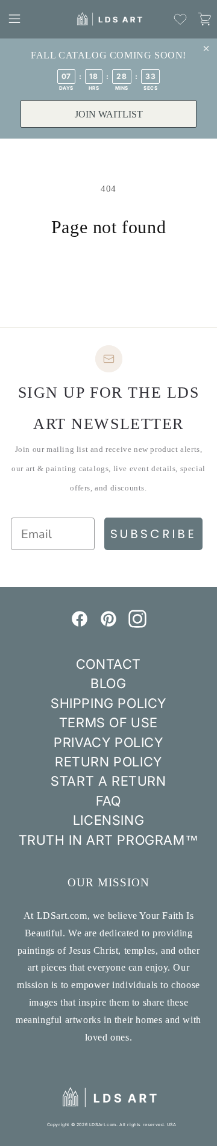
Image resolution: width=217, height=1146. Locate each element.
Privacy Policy (108, 742)
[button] (14, 19)
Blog (108, 683)
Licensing (108, 820)
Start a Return (108, 781)
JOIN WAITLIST (109, 114)
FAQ (108, 801)
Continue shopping (108, 271)
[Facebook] (79, 624)
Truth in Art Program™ (109, 840)
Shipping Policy (108, 703)
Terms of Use (108, 722)
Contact (108, 664)
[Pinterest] (108, 624)
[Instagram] (137, 624)
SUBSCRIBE (153, 533)
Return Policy (108, 761)
